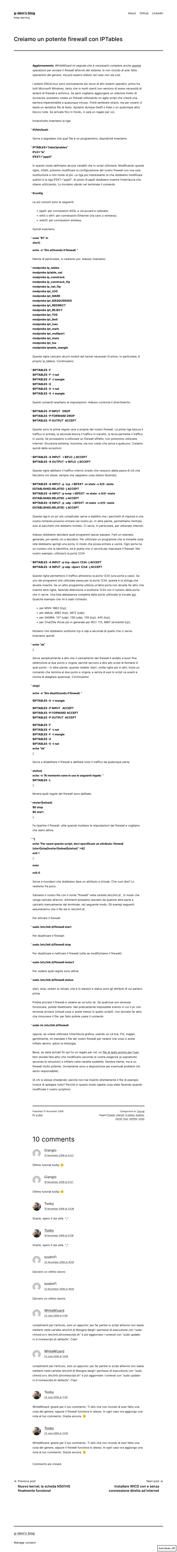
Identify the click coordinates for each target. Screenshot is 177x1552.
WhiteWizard (54, 1311)
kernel (119, 1118)
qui (134, 594)
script (142, 1118)
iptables (140, 1115)
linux (125, 1118)
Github (144, 13)
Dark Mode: (165, 1548)
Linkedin (157, 13)
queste (136, 65)
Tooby (49, 1230)
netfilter (133, 1118)
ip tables (129, 1115)
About (132, 13)
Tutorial (141, 1111)
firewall (111, 1115)
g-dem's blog (24, 13)
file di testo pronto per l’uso (121, 1052)
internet (120, 1115)
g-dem (39, 1115)
